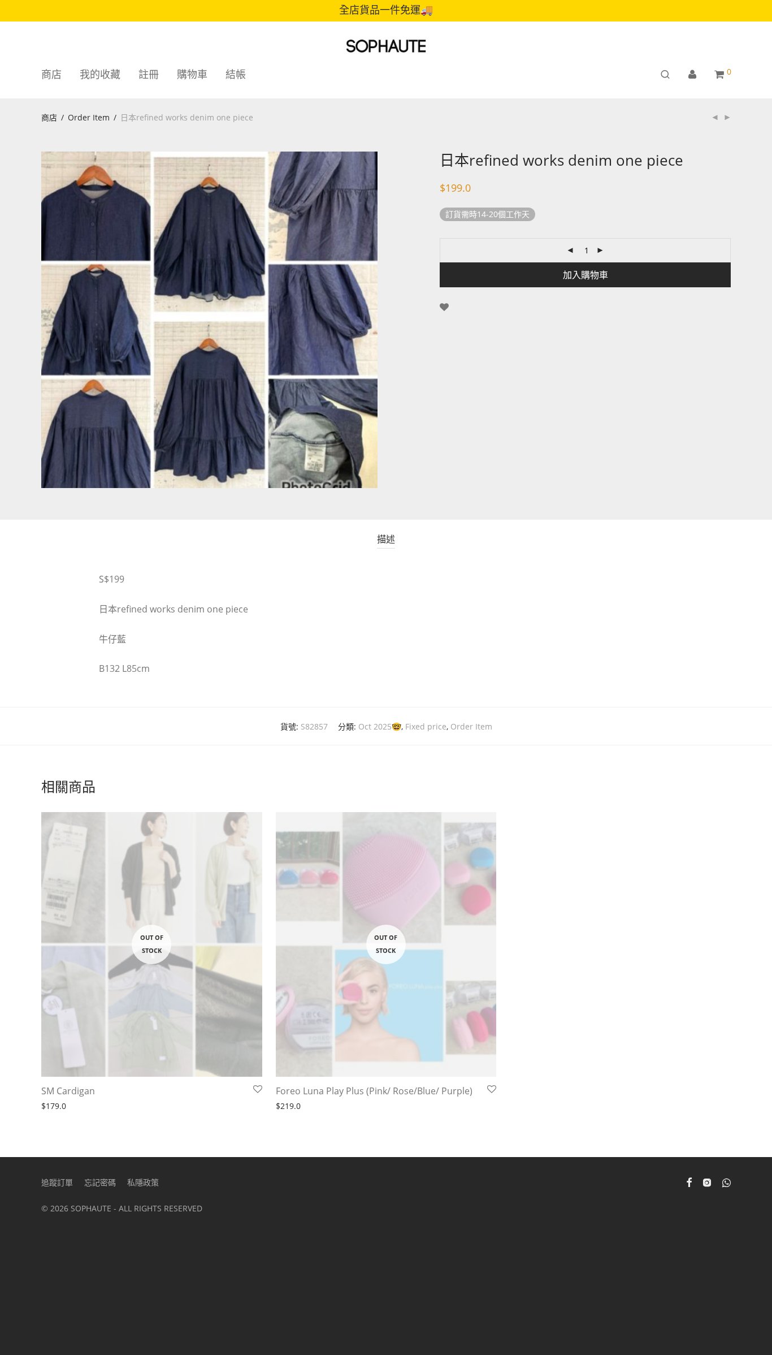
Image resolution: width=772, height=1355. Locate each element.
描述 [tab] (386, 539)
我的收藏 (100, 74)
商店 (51, 74)
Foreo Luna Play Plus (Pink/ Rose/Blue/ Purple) (374, 1091)
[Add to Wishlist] (444, 307)
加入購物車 (585, 275)
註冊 (148, 74)
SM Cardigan (68, 1091)
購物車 (192, 74)
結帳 (235, 74)
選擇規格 (54, 1106)
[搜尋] (665, 74)
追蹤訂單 (57, 1182)
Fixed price (425, 726)
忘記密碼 (100, 1182)
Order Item (89, 117)
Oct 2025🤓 (379, 726)
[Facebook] (689, 1181)
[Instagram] (707, 1181)
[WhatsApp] (726, 1181)
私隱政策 (143, 1182)
